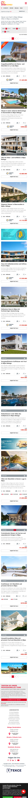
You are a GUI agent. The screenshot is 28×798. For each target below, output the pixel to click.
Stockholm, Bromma (14, 730)
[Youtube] (18, 743)
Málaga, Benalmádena (14, 710)
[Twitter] (15, 743)
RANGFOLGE (22, 11)
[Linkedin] (13, 743)
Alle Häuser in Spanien (14, 704)
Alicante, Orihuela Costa (14, 720)
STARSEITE (5, 8)
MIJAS (21, 8)
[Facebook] (8, 743)
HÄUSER (11, 8)
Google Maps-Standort (15, 717)
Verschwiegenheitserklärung (8, 748)
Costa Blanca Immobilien (14, 700)
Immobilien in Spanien (14, 697)
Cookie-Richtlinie (20, 749)
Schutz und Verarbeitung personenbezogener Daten (15, 749)
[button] (25, 52)
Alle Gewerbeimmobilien (14, 705)
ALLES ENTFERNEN (23, 34)
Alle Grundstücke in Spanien (14, 707)
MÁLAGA (17, 8)
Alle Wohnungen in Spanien (14, 702)
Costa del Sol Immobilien (14, 699)
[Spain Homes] (7, 3)
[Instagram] (10, 743)
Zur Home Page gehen (14, 695)
